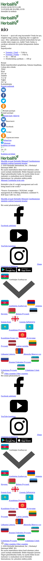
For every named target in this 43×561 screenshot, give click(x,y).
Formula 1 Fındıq (12, 55)
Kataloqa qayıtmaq (8, 145)
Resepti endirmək (7, 86)
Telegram (6, 143)
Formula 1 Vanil (12, 52)
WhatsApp (7, 140)
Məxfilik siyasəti (7, 161)
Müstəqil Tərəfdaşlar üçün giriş (12, 180)
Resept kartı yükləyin (11, 116)
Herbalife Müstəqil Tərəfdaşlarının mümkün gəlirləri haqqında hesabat (20, 162)
